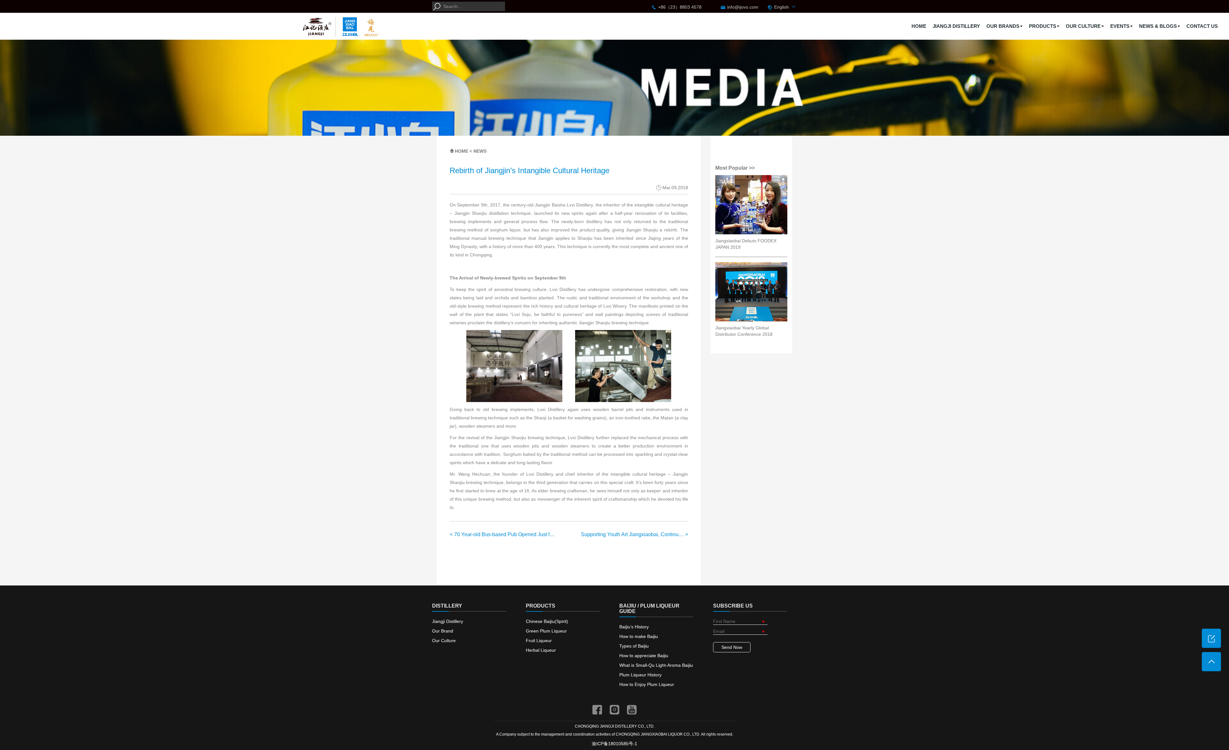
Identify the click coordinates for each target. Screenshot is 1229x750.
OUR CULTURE (1083, 26)
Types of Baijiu (634, 646)
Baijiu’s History (634, 626)
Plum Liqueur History (640, 674)
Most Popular (732, 168)
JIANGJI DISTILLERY (956, 26)
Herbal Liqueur (541, 650)
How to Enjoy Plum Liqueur (646, 684)
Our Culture (444, 640)
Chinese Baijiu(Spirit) (547, 621)
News (479, 151)
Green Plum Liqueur (546, 630)
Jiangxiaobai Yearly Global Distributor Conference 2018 (744, 331)
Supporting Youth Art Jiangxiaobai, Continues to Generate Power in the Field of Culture (634, 534)
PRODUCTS (1042, 26)
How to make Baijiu (638, 636)
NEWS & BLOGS (1158, 26)
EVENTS (1119, 26)
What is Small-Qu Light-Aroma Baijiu (656, 665)
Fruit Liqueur (539, 640)
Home (462, 151)
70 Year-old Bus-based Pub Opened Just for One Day (505, 534)
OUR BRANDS (1002, 26)
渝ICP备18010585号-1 (614, 743)
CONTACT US (1202, 26)
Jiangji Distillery (447, 621)
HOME (919, 26)
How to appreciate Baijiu (643, 655)
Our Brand (442, 630)
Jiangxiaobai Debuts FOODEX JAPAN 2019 (745, 244)
